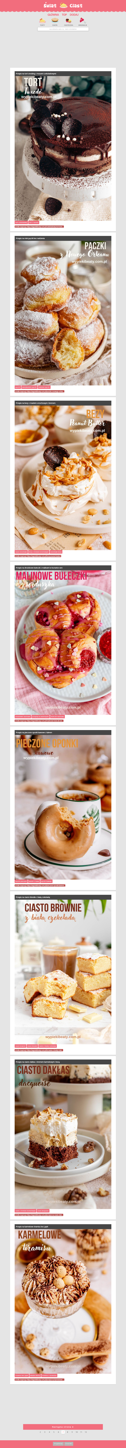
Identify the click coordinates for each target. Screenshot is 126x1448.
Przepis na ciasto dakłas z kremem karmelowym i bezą (38, 1062)
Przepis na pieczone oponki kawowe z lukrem (34, 732)
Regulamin (58, 1443)
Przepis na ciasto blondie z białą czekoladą (33, 897)
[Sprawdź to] (64, 14)
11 (81, 1432)
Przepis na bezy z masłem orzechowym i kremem (35, 403)
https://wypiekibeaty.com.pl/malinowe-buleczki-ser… (45, 721)
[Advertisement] (63, 49)
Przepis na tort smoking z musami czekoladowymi (36, 73)
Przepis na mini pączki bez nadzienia (30, 238)
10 (77, 1432)
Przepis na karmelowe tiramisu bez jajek (32, 1226)
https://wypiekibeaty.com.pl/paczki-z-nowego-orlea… (45, 391)
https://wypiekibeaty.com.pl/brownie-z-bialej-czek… (45, 1050)
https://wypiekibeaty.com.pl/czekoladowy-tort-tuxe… (45, 227)
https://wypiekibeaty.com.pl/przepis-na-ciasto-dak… (45, 1215)
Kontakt (68, 1443)
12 (86, 1432)
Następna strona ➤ (63, 1427)
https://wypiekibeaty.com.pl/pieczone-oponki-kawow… (46, 885)
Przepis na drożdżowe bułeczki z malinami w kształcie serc (39, 568)
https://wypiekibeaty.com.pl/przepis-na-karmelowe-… (45, 1380)
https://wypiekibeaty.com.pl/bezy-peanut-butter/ (44, 556)
